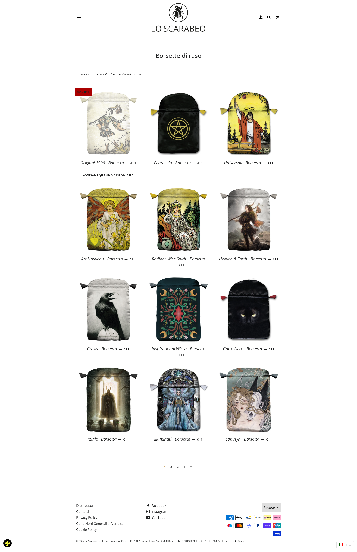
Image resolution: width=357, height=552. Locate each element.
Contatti (82, 511)
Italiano (269, 507)
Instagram (159, 511)
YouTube (158, 517)
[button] (345, 545)
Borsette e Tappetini (110, 74)
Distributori (85, 505)
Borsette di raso (132, 74)
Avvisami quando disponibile (108, 175)
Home (82, 74)
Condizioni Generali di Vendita (99, 523)
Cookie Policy (86, 529)
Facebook (158, 505)
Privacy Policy (86, 517)
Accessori (92, 74)
